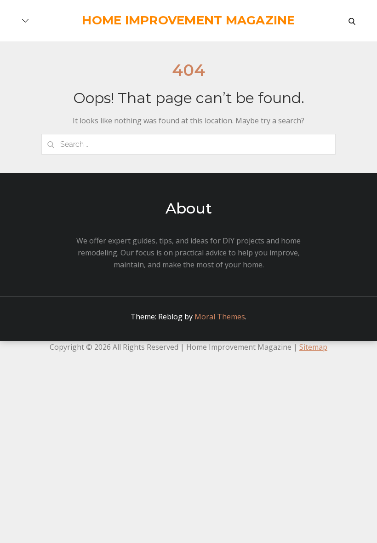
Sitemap (313, 347)
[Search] (50, 144)
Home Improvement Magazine (188, 20)
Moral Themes (219, 317)
